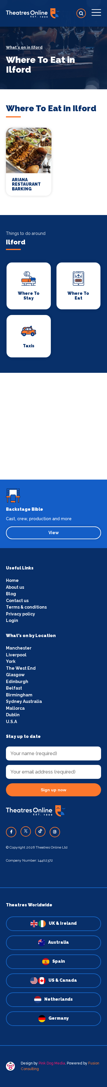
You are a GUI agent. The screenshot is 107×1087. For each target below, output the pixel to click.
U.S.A (11, 721)
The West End (21, 668)
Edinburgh (17, 681)
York (10, 661)
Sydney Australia (24, 701)
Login (12, 620)
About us (15, 587)
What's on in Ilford (24, 47)
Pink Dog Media (52, 1063)
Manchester (19, 648)
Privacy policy (20, 614)
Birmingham (19, 695)
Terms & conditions (26, 607)
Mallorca (15, 708)
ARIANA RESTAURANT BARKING (26, 184)
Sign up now (53, 789)
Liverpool (16, 654)
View (53, 532)
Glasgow (15, 674)
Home (12, 580)
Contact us (17, 600)
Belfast (14, 688)
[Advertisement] (53, 426)
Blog (11, 593)
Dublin (13, 714)
